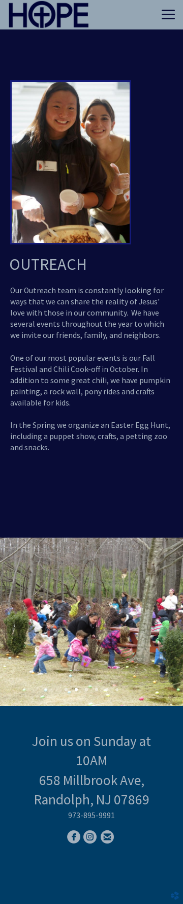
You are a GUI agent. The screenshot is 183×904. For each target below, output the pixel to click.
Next (159, 621)
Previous (24, 621)
